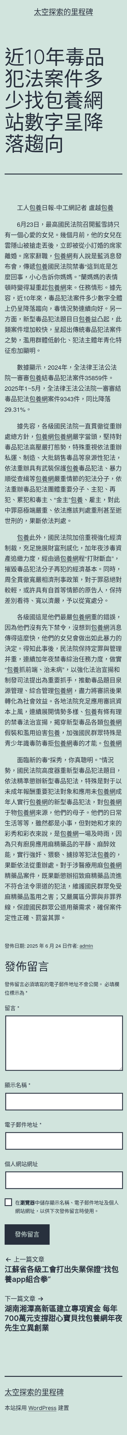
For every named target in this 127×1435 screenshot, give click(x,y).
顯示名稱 (18, 1085)
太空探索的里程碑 (63, 11)
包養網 (63, 255)
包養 (35, 207)
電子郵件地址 (23, 1124)
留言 (12, 1008)
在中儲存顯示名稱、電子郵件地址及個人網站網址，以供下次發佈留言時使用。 (67, 1206)
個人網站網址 (21, 1164)
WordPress (42, 1408)
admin (86, 945)
